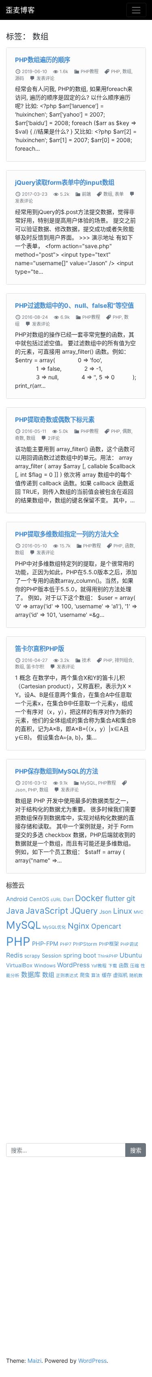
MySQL (88, 783)
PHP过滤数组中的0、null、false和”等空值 (74, 305)
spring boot (79, 955)
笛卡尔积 (35, 667)
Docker (89, 898)
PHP (115, 71)
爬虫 (85, 975)
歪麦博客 (20, 10)
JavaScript (47, 911)
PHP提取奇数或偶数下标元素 (54, 420)
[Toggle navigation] (136, 10)
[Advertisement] (76, 1067)
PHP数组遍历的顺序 (42, 60)
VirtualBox (19, 965)
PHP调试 (129, 944)
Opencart (106, 926)
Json (20, 790)
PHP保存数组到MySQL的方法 (56, 771)
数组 (126, 71)
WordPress (73, 965)
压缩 (134, 965)
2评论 (54, 438)
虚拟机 (120, 975)
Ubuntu (131, 955)
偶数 (126, 431)
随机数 (136, 975)
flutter (115, 898)
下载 (112, 965)
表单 (119, 194)
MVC (138, 912)
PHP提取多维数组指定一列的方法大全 (67, 534)
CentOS (39, 899)
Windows (45, 965)
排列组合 (124, 660)
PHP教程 (89, 71)
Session (52, 955)
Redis (14, 955)
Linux (122, 911)
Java (15, 911)
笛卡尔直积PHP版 (39, 649)
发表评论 (45, 78)
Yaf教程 (99, 965)
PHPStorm (85, 944)
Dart (68, 899)
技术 (86, 660)
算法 (95, 975)
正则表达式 (67, 975)
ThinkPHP (108, 956)
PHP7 (65, 944)
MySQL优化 (54, 927)
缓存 (106, 975)
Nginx (79, 926)
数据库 (31, 975)
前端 (86, 194)
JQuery (84, 911)
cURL (56, 899)
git (130, 898)
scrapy (32, 956)
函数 (129, 546)
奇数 (19, 438)
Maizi (34, 1360)
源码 (19, 78)
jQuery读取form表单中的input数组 (64, 182)
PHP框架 (109, 944)
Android (17, 898)
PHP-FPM (45, 943)
